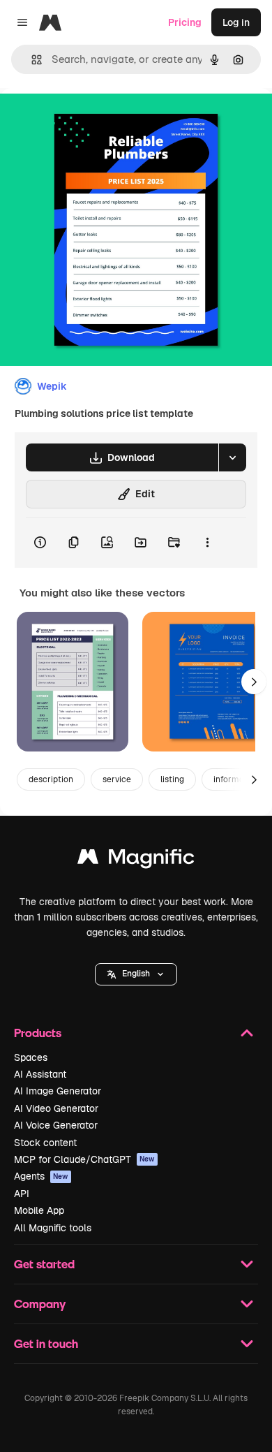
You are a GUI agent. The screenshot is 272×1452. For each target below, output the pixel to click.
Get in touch (46, 1343)
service (117, 779)
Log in (236, 22)
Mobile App (39, 1210)
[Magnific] (136, 860)
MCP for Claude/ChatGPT (84, 1159)
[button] (136, 974)
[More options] (207, 543)
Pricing (185, 22)
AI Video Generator (56, 1108)
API (21, 1193)
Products (37, 1032)
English (136, 973)
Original (89, 119)
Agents (41, 1176)
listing (172, 779)
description (51, 779)
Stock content (45, 1142)
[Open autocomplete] (31, 59)
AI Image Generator (57, 1091)
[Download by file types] (232, 457)
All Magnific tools (52, 1228)
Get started (44, 1263)
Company (40, 1303)
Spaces (30, 1057)
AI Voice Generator (56, 1125)
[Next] (253, 681)
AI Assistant (40, 1074)
